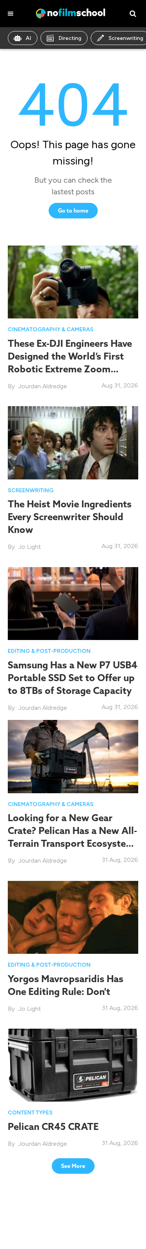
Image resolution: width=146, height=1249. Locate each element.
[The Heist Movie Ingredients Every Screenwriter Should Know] (73, 442)
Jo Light (29, 546)
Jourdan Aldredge (42, 386)
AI (28, 38)
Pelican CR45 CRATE (53, 1126)
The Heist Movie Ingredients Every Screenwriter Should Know (70, 516)
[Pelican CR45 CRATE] (73, 1064)
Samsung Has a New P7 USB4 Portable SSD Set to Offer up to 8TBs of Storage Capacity (72, 677)
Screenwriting (31, 490)
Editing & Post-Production (49, 651)
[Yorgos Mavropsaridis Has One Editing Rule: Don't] (73, 916)
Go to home (73, 210)
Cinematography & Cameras (50, 329)
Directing (69, 38)
